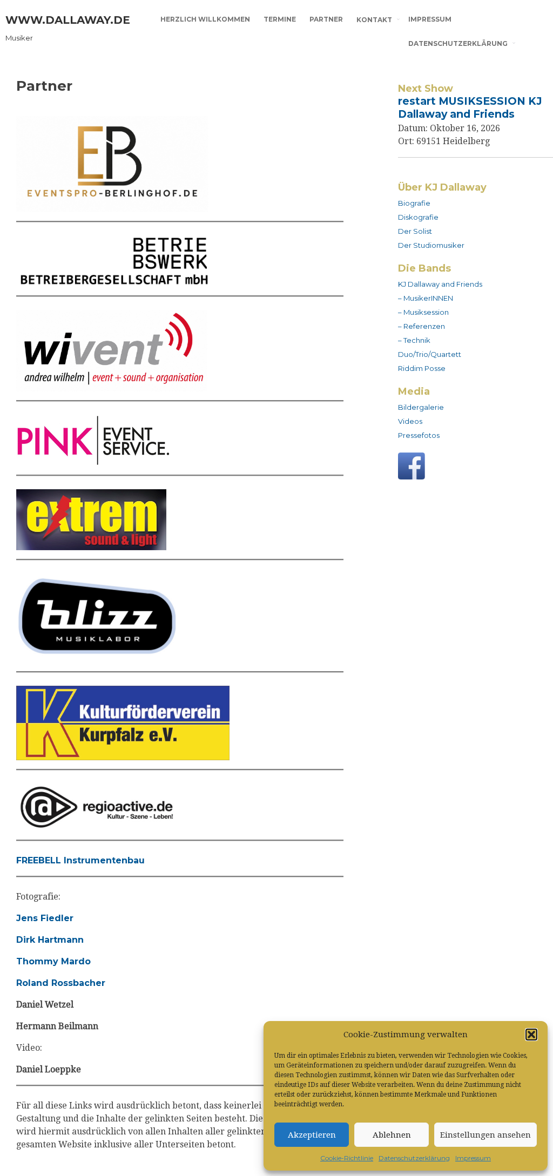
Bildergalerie (421, 407)
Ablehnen (392, 1135)
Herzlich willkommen (205, 19)
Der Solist (415, 231)
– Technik (414, 340)
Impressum (473, 1158)
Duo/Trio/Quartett (429, 354)
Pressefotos (419, 435)
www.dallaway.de (67, 19)
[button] (531, 1034)
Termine (280, 19)
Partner (326, 19)
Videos (410, 421)
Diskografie (418, 217)
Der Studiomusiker (431, 245)
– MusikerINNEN (425, 298)
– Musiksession (423, 312)
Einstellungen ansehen (485, 1135)
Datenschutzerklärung (414, 1158)
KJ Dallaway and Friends (440, 284)
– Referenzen (421, 326)
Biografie (414, 203)
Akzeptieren (312, 1135)
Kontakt (374, 20)
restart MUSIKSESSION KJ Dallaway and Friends (470, 107)
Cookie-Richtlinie (346, 1158)
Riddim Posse (422, 368)
